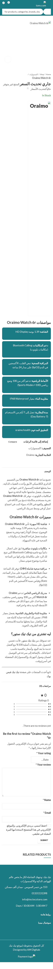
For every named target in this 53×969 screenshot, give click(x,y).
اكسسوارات (33, 74)
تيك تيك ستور (28, 640)
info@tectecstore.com (34, 899)
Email (47, 812)
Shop (42, 74)
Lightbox (8, 59)
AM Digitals (33, 949)
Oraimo (30, 454)
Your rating (43, 753)
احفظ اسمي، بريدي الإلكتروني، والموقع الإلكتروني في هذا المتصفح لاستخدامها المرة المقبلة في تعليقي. (28, 829)
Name (47, 799)
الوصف (47, 471)
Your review (43, 764)
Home (48, 74)
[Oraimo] (39, 208)
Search (47, 12)
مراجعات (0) (45, 686)
